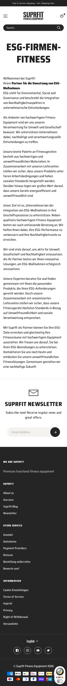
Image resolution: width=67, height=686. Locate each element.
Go (59, 27)
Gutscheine (9, 541)
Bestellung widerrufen (16, 561)
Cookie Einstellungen (15, 590)
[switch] (60, 681)
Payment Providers (15, 548)
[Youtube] (37, 650)
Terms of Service (13, 596)
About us (8, 493)
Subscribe (55, 432)
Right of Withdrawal (15, 617)
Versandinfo (10, 624)
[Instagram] (27, 650)
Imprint (7, 603)
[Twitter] (48, 650)
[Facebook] (17, 650)
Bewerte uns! (11, 568)
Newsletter (10, 513)
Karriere (8, 500)
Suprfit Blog (10, 506)
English (31, 641)
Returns (8, 555)
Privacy (7, 610)
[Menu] (5, 16)
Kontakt (8, 535)
